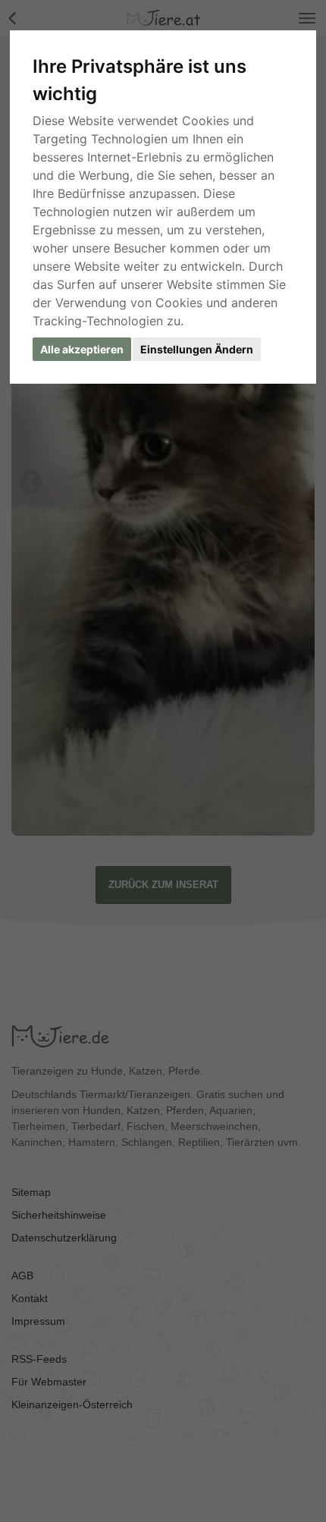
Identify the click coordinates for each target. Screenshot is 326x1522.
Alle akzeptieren (82, 349)
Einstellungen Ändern (196, 349)
